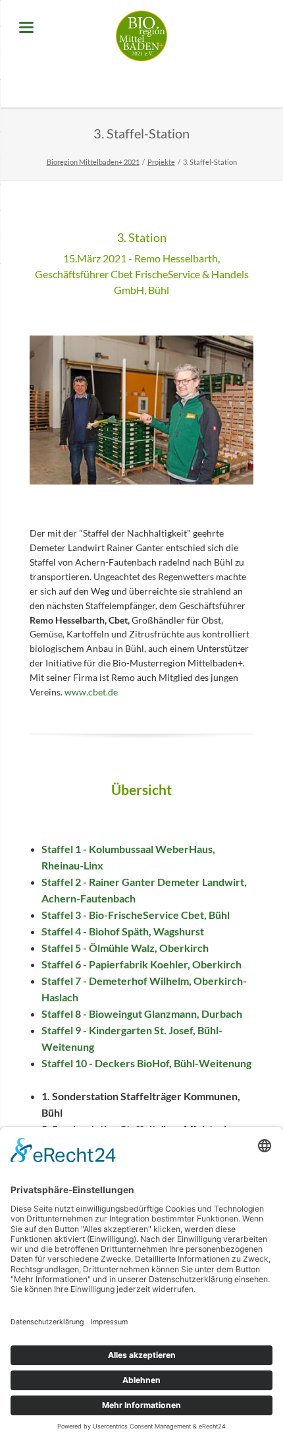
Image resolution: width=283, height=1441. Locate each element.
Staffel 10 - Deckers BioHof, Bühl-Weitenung (146, 1063)
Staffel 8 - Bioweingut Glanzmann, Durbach (141, 1013)
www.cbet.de (91, 691)
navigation (26, 27)
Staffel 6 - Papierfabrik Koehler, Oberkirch (141, 964)
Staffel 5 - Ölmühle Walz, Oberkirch (125, 947)
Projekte (161, 162)
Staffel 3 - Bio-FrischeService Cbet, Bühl (135, 914)
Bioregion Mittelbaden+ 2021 (93, 162)
